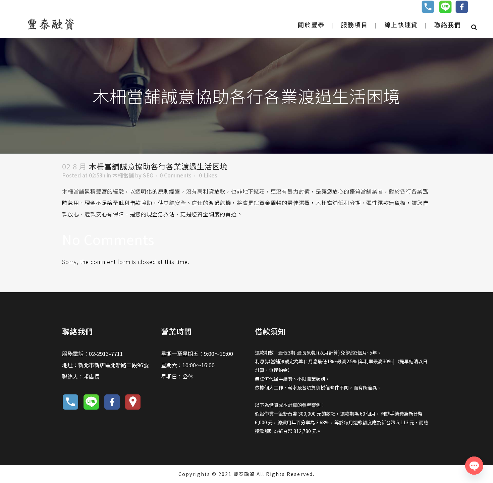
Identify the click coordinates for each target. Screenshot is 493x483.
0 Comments (175, 175)
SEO (148, 175)
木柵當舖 (123, 175)
